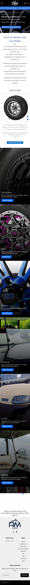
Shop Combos (7, 200)
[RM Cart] (15, 3)
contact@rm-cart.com (9, 540)
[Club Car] (15, 345)
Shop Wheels (7, 313)
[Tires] (15, 232)
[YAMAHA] (15, 458)
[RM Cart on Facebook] (3, 30)
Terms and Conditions (23, 548)
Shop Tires (6, 257)
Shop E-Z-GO (7, 426)
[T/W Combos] (15, 176)
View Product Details (15, 142)
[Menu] (1, 3)
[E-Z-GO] (15, 402)
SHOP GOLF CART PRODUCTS (11, 27)
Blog (23, 556)
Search (23, 541)
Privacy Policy (23, 546)
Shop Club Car (7, 370)
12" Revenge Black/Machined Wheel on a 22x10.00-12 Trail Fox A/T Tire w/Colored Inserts (15, 127)
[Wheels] (15, 289)
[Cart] (27, 3)
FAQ (23, 553)
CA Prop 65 (23, 558)
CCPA (23, 561)
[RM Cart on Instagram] (1, 30)
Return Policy (23, 544)
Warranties (23, 551)
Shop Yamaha (7, 483)
